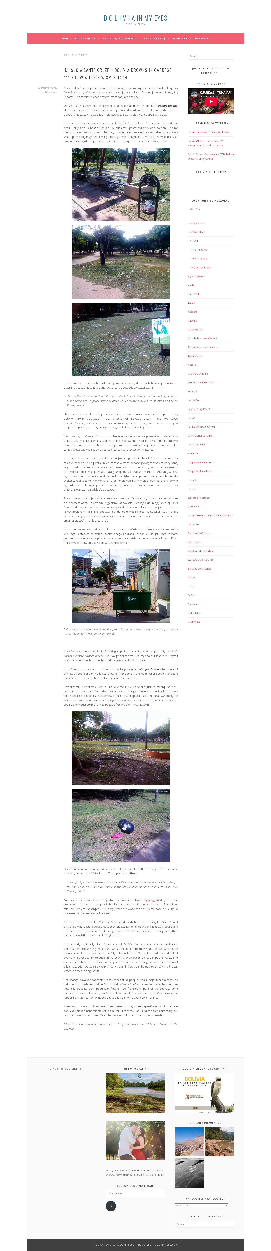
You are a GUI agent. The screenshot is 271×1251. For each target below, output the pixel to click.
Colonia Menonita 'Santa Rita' (203, 347)
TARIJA (191, 595)
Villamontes (194, 621)
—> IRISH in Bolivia (197, 249)
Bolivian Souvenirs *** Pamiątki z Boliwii (208, 132)
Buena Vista (194, 294)
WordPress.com (167, 1244)
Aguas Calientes (196, 276)
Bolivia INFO (202, 38)
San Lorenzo (194, 542)
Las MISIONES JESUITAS (200, 435)
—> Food (193, 240)
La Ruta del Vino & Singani (201, 426)
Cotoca (192, 364)
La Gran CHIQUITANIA (199, 409)
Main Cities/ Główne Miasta (119, 38)
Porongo (192, 480)
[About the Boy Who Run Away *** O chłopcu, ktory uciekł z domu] (189, 1142)
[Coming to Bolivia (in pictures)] (189, 1173)
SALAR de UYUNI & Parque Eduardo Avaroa (210, 515)
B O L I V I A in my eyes (135, 18)
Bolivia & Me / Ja (85, 38)
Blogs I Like (180, 38)
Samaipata (193, 524)
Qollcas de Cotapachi (199, 497)
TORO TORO (194, 613)
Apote (191, 285)
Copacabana (195, 356)
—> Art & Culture (196, 232)
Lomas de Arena (196, 444)
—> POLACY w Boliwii (199, 267)
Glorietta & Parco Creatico (201, 382)
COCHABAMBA (195, 329)
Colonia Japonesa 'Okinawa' (203, 338)
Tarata (191, 586)
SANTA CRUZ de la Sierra (200, 559)
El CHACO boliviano (198, 373)
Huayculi (192, 391)
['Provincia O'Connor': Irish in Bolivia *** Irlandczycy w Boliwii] (219, 1142)
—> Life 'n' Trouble (197, 258)
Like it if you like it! (66, 1068)
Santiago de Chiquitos (199, 568)
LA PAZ (191, 418)
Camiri (191, 303)
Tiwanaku (193, 604)
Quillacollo (193, 506)
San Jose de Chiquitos (199, 533)
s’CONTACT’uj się (154, 38)
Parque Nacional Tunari (200, 471)
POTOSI (192, 489)
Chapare (192, 311)
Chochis (192, 320)
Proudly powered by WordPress (113, 1244)
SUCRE (191, 577)
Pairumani (193, 453)
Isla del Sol (193, 400)
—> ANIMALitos (196, 223)
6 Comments (50, 92)
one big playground (150, 900)
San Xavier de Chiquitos (200, 551)
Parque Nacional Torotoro (201, 462)
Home (64, 38)
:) (111, 1206)
